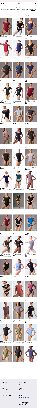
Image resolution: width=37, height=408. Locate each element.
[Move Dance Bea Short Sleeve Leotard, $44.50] (6, 222)
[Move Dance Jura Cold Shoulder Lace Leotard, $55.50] (31, 114)
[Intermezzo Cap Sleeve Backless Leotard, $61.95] (18, 179)
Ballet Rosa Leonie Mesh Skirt (29, 320)
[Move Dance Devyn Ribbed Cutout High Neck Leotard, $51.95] (31, 267)
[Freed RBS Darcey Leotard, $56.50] (31, 332)
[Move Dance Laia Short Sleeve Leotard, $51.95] (18, 222)
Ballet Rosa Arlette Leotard (4, 320)
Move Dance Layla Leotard (28, 36)
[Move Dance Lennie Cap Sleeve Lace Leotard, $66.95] (18, 332)
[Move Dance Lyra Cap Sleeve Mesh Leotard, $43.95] (6, 201)
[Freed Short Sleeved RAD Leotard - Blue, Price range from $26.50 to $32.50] (6, 179)
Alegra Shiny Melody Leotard (4, 101)
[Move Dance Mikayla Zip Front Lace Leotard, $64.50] (18, 354)
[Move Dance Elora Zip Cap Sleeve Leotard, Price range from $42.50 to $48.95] (31, 222)
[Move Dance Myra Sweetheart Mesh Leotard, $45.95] (31, 201)
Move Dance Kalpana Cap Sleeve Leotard (30, 189)
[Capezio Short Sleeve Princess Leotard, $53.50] (6, 332)
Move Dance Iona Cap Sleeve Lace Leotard (18, 79)
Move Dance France (22, 387)
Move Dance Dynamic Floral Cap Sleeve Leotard (18, 101)
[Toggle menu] (1, 3)
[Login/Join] (34, 3)
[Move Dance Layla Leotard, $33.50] (31, 26)
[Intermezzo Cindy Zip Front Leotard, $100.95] (18, 267)
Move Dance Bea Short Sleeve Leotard (5, 232)
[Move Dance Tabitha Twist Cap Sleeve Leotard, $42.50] (31, 244)
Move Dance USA (22, 390)
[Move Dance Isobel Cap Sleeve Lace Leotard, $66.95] (6, 354)
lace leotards (33, 10)
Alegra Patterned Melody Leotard (5, 254)
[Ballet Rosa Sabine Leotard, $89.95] (18, 289)
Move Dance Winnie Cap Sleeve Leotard (5, 277)
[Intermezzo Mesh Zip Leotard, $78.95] (18, 48)
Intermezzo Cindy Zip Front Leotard (17, 277)
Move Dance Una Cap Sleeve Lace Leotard (6, 79)
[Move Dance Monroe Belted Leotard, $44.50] (31, 91)
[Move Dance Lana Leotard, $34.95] (18, 136)
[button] (9, 15)
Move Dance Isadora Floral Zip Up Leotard (18, 167)
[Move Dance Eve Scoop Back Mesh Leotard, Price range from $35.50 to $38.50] (6, 157)
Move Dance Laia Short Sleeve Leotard (18, 232)
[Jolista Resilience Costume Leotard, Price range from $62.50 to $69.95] (18, 201)
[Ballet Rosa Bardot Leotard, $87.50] (6, 289)
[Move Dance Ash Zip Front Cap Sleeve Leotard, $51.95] (31, 157)
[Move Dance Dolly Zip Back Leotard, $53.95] (18, 114)
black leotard (26, 9)
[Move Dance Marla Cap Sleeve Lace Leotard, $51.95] (18, 310)
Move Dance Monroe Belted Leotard (30, 101)
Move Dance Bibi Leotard (3, 36)
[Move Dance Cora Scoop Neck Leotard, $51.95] (6, 136)
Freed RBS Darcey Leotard (28, 342)
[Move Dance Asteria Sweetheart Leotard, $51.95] (31, 354)
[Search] (3, 3)
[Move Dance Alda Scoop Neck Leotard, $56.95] (31, 289)
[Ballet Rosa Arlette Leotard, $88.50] (6, 310)
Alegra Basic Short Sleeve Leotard (17, 36)
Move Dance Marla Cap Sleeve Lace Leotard (18, 320)
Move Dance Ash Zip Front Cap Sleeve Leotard (31, 167)
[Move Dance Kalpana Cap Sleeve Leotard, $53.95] (31, 179)
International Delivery (5, 389)
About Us (3, 397)
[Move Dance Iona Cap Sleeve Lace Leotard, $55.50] (18, 70)
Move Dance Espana (22, 389)
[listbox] (27, 15)
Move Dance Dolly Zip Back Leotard (17, 124)
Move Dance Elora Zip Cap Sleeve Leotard (30, 232)
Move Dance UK (21, 384)
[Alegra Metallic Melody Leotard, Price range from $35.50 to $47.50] (18, 244)
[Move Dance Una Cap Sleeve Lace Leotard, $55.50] (6, 70)
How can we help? (5, 384)
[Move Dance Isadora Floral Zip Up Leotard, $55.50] (18, 157)
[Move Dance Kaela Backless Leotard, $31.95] (31, 70)
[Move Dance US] (18, 3)
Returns (3, 390)
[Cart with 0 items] (35, 3)
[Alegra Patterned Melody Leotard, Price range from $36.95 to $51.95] (6, 244)
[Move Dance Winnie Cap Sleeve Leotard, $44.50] (6, 267)
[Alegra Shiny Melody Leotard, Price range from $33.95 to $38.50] (6, 91)
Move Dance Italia (22, 388)
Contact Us (4, 392)
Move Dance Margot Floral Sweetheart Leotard (6, 124)
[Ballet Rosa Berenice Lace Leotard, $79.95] (6, 48)
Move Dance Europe (22, 392)
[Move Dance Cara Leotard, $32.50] (31, 48)
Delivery (3, 388)
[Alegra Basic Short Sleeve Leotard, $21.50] (18, 26)
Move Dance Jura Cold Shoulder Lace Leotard (31, 124)
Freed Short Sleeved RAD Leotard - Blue (5, 189)
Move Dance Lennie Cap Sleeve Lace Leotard (18, 342)
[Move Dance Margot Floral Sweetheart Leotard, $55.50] (6, 114)
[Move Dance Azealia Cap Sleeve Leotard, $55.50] (31, 136)
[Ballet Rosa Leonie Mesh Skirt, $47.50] (31, 310)
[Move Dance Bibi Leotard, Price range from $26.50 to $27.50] (6, 26)
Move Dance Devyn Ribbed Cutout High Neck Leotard (31, 277)
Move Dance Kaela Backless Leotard (30, 79)
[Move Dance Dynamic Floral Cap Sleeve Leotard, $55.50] (18, 91)
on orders (19, 0)
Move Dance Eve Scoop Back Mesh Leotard (6, 167)
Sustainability (4, 399)
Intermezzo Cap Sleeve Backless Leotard (18, 189)
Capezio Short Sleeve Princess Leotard (5, 342)
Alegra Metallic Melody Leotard (17, 254)
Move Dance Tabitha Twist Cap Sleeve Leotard (31, 254)
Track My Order (4, 387)
